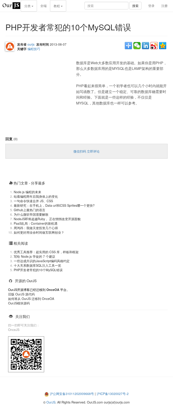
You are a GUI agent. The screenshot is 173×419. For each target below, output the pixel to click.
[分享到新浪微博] (154, 45)
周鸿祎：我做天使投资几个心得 (36, 228)
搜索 (135, 5)
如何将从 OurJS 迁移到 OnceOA (31, 298)
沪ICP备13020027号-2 (113, 393)
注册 (164, 5)
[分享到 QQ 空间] (162, 45)
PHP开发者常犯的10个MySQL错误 (38, 270)
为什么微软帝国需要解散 (31, 214)
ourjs (30, 44)
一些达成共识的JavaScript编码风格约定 (42, 261)
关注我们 (22, 316)
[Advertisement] (39, 86)
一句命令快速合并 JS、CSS (33, 201)
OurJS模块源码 (19, 303)
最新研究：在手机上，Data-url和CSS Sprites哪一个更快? (54, 205)
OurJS (50, 402)
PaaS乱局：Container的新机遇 (35, 223)
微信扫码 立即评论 (86, 151)
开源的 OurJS (26, 280)
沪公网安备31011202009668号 (72, 393)
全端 (43, 5)
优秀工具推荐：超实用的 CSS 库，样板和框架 (46, 252)
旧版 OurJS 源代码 (21, 294)
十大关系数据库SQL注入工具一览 (37, 265)
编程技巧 (33, 49)
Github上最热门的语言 (29, 210)
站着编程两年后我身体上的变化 (36, 196)
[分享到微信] (137, 45)
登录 (151, 5)
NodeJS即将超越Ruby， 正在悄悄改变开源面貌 (47, 219)
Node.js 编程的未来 (27, 192)
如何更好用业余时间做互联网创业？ (39, 232)
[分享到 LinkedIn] (145, 45)
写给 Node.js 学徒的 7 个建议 (34, 256)
